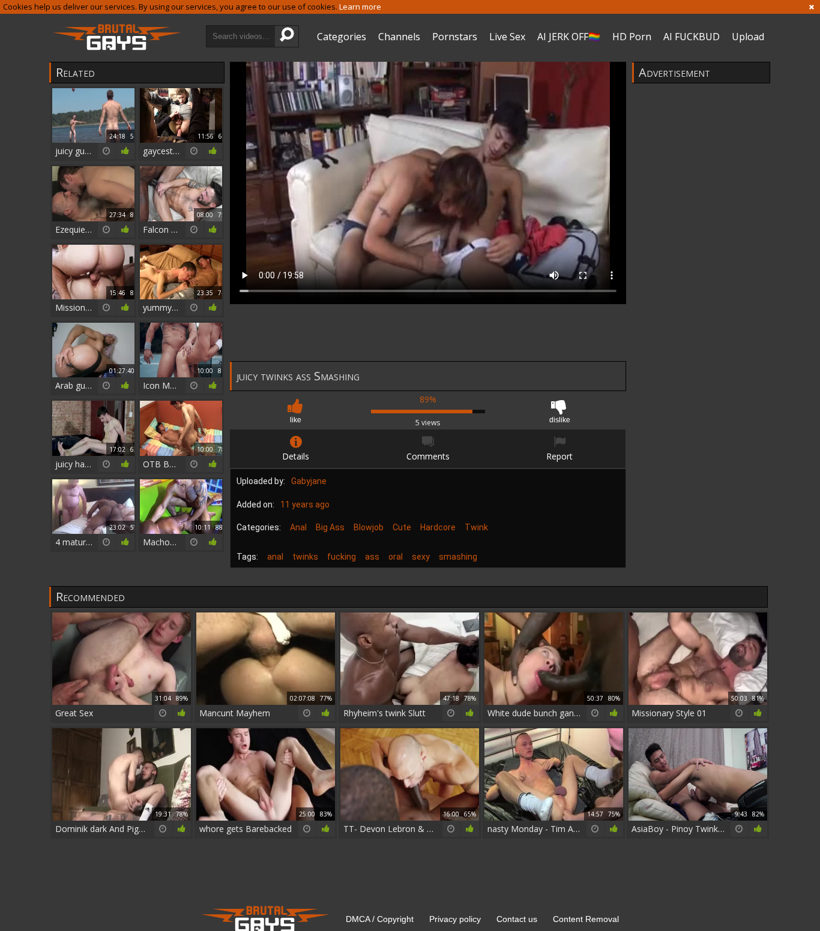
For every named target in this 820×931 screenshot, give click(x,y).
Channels (399, 36)
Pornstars (454, 36)
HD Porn (631, 36)
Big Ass (330, 527)
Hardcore (438, 527)
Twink (476, 527)
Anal (298, 527)
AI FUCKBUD (691, 36)
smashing (458, 556)
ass (372, 556)
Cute (402, 527)
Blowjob (369, 527)
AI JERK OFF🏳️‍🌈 (568, 36)
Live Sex (507, 36)
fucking (341, 556)
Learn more (360, 6)
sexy (421, 556)
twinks (305, 556)
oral (395, 556)
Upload (748, 36)
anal (275, 556)
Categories (341, 36)
